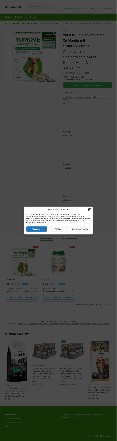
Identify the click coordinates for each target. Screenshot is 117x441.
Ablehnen (58, 229)
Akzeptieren (36, 229)
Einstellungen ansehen (80, 229)
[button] (90, 209)
